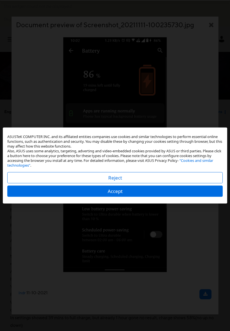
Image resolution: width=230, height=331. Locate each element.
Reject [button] (115, 177)
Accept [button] (115, 191)
